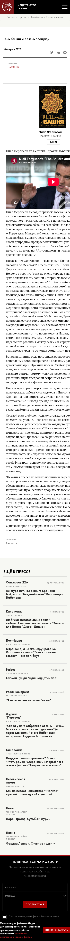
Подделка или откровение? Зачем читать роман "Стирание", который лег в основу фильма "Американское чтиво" (34, 762)
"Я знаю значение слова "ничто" (28, 700)
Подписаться (35, 904)
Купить (53, 142)
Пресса (23, 17)
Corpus (10, 17)
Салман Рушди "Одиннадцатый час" (31, 678)
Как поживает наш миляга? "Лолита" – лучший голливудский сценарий (33, 792)
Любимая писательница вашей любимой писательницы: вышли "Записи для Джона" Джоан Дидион (35, 623)
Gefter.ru (14, 67)
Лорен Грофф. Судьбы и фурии (28, 819)
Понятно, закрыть (56, 930)
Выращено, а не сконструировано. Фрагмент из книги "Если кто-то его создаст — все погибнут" (31, 652)
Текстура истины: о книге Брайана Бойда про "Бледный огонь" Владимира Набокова (34, 594)
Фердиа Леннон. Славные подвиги (30, 843)
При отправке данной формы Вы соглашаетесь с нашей (35, 918)
